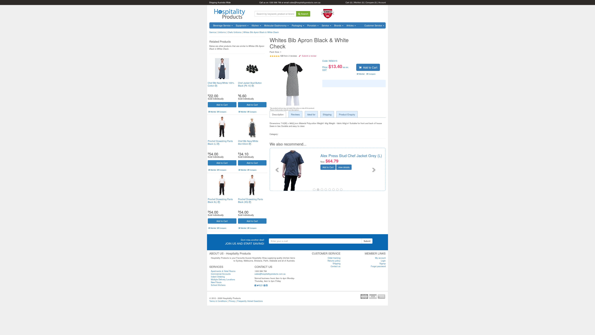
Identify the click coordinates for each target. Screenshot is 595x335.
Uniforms (222, 32)
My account (380, 257)
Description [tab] (278, 114)
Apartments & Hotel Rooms (223, 271)
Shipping (336, 263)
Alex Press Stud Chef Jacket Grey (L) (351, 155)
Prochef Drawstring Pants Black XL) (220, 200)
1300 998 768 (275, 2)
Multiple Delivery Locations (223, 279)
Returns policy (334, 260)
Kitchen (256, 25)
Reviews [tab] (295, 114)
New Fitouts (216, 282)
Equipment (241, 25)
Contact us (335, 266)
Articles (350, 25)
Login (383, 260)
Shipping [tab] (327, 114)
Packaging (297, 25)
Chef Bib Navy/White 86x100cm (248, 142)
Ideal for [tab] (311, 114)
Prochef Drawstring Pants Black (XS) (250, 200)
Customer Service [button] (373, 25)
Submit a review (308, 55)
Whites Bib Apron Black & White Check (261, 32)
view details (344, 167)
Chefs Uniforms (235, 32)
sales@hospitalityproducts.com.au (304, 2)
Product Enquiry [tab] (347, 114)
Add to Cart (222, 104)
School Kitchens (218, 285)
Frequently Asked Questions (250, 300)
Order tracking (334, 257)
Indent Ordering (218, 276)
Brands (338, 25)
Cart (349, 2)
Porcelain (312, 25)
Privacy (232, 300)
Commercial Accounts (221, 273)
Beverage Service (222, 25)
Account (382, 2)
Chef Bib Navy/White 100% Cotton (221, 84)
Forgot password (378, 266)
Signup (382, 263)
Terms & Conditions (218, 300)
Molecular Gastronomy (275, 25)
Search (304, 13)
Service (326, 25)
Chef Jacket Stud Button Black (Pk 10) (250, 84)
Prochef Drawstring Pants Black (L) (220, 142)
